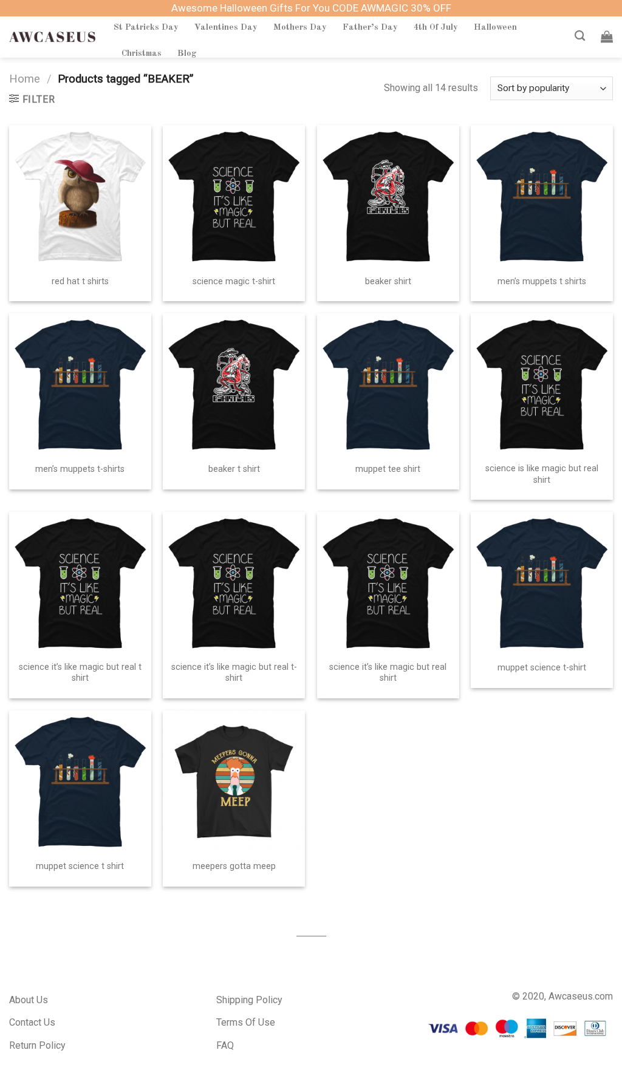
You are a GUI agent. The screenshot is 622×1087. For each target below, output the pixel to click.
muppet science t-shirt (541, 668)
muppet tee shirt (387, 469)
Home (24, 78)
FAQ (225, 1045)
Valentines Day (226, 27)
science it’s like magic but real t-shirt (234, 673)
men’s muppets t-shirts (80, 469)
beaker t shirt (234, 469)
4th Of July (436, 27)
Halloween (495, 27)
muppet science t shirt (80, 866)
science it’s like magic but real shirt (387, 673)
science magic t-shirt (234, 281)
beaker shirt (388, 281)
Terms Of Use (245, 1022)
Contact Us (32, 1022)
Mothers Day (300, 27)
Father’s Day (370, 27)
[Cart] (607, 36)
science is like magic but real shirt (541, 474)
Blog (187, 53)
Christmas (141, 53)
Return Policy (37, 1045)
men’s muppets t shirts (541, 281)
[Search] (580, 36)
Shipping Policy (249, 1000)
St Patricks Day (146, 27)
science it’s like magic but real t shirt (80, 673)
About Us (28, 1000)
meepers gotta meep (234, 866)
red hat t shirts (80, 281)
